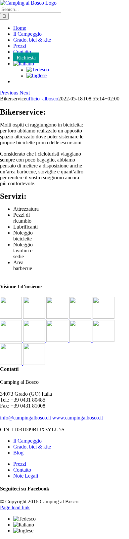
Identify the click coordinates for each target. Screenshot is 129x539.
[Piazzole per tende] (103, 340)
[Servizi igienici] (103, 317)
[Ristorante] (34, 317)
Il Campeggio (27, 441)
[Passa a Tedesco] (37, 69)
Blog (18, 452)
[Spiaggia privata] (11, 317)
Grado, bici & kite (32, 446)
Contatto (22, 470)
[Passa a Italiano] (23, 524)
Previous (9, 92)
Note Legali (25, 476)
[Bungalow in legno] (34, 363)
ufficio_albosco (42, 98)
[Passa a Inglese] (36, 75)
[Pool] (81, 317)
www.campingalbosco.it (77, 417)
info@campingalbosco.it (25, 417)
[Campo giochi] (57, 317)
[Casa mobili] (11, 363)
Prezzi (19, 464)
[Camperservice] (57, 340)
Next (25, 92)
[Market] (11, 340)
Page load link (15, 507)
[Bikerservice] (34, 340)
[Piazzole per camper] (81, 340)
